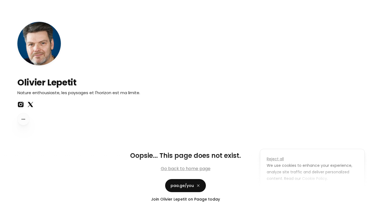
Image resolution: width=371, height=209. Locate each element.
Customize (281, 191)
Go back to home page (185, 168)
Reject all (275, 159)
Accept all (314, 191)
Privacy (8, 203)
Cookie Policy (314, 178)
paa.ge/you (182, 185)
